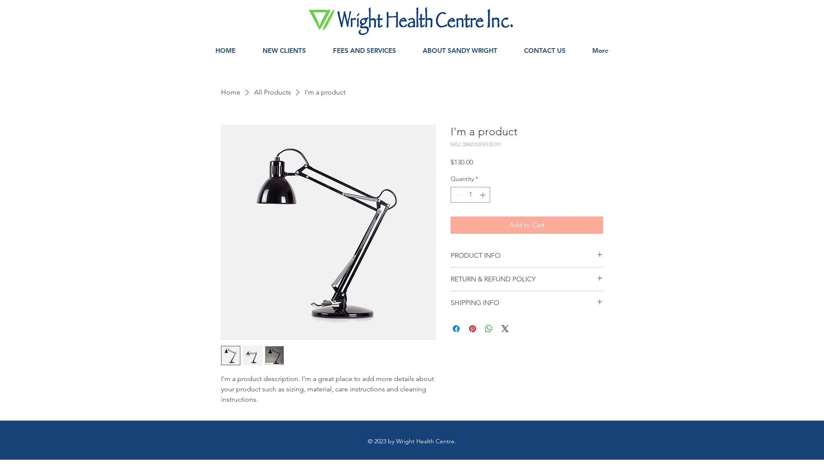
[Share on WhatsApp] (489, 329)
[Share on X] (505, 329)
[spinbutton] (470, 194)
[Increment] (483, 194)
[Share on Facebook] (456, 329)
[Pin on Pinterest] (472, 329)
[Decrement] (457, 194)
